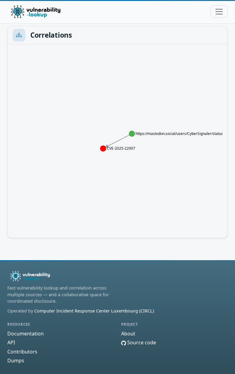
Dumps (15, 360)
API (11, 342)
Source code (141, 342)
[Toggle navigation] (219, 12)
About (128, 333)
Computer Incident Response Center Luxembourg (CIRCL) (94, 311)
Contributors (22, 351)
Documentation (25, 333)
